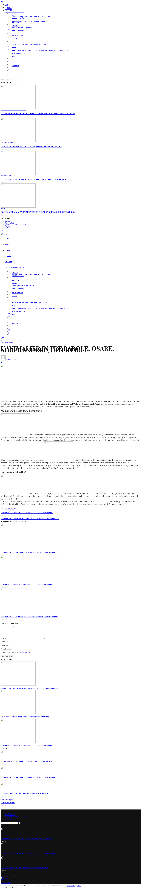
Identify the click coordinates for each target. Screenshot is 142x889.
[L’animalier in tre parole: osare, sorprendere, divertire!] (18, 141)
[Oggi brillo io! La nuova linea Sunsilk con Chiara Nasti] (6, 790)
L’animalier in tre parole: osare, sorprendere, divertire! (31, 146)
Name (3, 642)
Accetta (70, 886)
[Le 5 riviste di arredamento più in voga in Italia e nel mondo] (6, 758)
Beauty (3, 143)
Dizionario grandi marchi (14, 12)
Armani (15, 15)
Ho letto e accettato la (17, 652)
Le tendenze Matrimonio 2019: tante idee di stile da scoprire (33, 179)
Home (7, 4)
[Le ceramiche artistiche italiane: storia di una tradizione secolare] (18, 108)
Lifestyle (8, 10)
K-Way (14, 47)
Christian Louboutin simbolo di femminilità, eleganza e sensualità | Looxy (41, 50)
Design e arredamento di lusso (10, 110)
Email (3, 645)
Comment (4, 638)
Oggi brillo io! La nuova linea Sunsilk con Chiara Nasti (24, 794)
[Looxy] (4, 878)
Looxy (3, 337)
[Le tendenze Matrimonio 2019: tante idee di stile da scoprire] (18, 174)
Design (7, 7)
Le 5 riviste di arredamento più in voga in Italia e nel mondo (26, 761)
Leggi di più (77, 886)
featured (13, 508)
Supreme (15, 66)
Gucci (14, 38)
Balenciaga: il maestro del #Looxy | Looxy (29, 21)
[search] (1, 232)
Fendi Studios (17, 35)
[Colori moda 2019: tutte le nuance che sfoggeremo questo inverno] (18, 207)
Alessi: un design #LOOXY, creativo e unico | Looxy (32, 16)
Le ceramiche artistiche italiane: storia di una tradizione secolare (38, 113)
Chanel (15, 26)
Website (4, 649)
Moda (7, 6)
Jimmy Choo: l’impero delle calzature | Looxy (30, 44)
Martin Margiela (18, 53)
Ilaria (9, 359)
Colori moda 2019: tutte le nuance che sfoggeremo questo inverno (38, 212)
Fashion (7, 143)
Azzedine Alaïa (18, 18)
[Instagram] (2, 2)
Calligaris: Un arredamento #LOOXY (26, 27)
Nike (14, 56)
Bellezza (8, 9)
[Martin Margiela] (7, 800)
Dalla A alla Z (9, 223)
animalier (7, 508)
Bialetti (15, 22)
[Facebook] (1, 2)
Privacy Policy (25, 653)
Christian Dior (18, 30)
